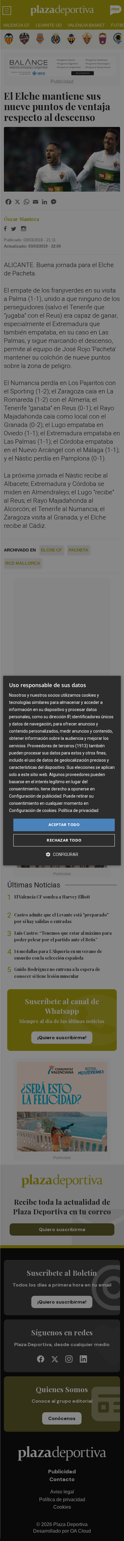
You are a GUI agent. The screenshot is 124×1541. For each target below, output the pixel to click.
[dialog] (62, 771)
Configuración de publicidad (35, 796)
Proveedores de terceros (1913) (57, 745)
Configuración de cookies (33, 810)
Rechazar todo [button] (64, 840)
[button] (62, 854)
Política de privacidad (78, 810)
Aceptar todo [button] (64, 825)
